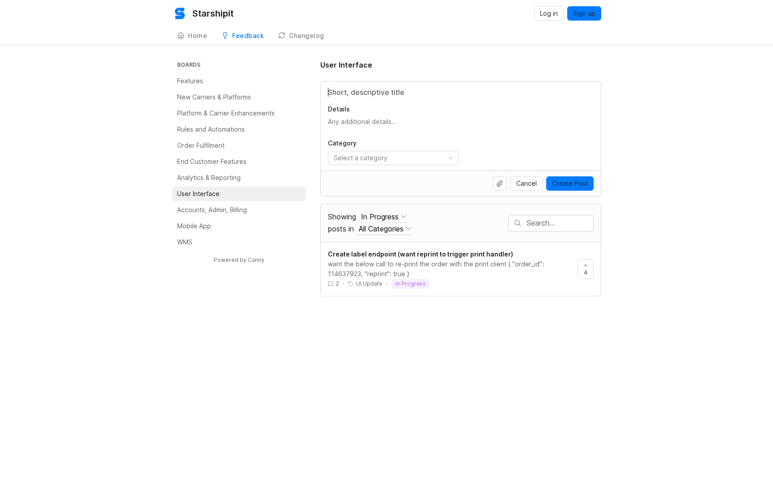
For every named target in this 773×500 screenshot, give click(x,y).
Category (342, 143)
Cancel (526, 183)
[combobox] (393, 158)
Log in (549, 13)
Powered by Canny (239, 259)
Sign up (584, 13)
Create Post (570, 183)
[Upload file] (500, 183)
